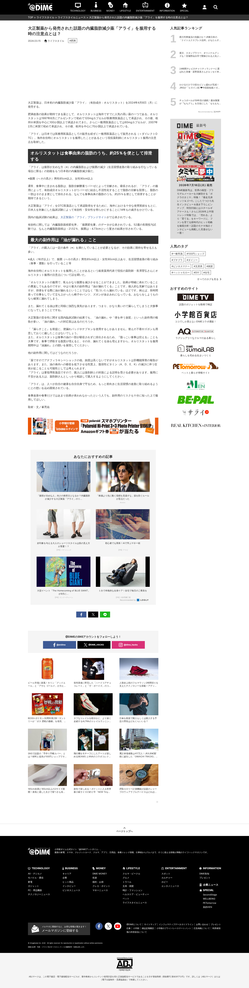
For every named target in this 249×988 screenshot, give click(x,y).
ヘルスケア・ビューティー (136, 894)
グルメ (126, 877)
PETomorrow (209, 903)
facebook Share (81, 614)
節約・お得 (97, 882)
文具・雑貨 (128, 886)
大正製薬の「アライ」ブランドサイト (83, 217)
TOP (30, 17)
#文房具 (198, 266)
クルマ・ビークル (131, 873)
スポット (165, 873)
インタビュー (69, 886)
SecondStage (210, 894)
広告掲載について (202, 928)
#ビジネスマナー (181, 266)
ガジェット (33, 886)
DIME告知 (204, 873)
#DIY (196, 272)
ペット (126, 898)
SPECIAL (208, 890)
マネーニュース (100, 890)
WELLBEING (209, 898)
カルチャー (166, 877)
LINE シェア (105, 614)
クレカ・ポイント (101, 886)
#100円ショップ (195, 253)
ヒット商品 (68, 882)
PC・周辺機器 (35, 890)
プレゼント (204, 877)
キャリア (67, 873)
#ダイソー (192, 259)
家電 (30, 882)
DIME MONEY (99, 873)
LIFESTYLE (133, 868)
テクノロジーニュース (39, 894)
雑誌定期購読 (148, 928)
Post (93, 614)
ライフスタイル (45, 17)
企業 (65, 877)
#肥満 (72, 40)
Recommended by (128, 600)
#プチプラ (177, 259)
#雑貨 (209, 266)
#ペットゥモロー (181, 272)
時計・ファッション (132, 890)
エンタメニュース (170, 886)
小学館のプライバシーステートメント (174, 928)
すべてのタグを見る (208, 279)
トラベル (127, 882)
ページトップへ (124, 831)
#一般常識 (177, 253)
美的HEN (207, 907)
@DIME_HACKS (96, 644)
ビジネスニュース (71, 890)
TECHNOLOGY (41, 868)
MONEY (101, 868)
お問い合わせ (202, 924)
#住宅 (206, 272)
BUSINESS (71, 868)
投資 (94, 877)
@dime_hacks (131, 644)
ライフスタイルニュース (72, 17)
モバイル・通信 (35, 877)
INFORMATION (212, 868)
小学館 (136, 928)
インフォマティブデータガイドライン (176, 924)
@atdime (61, 644)
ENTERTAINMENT (176, 868)
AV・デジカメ (35, 873)
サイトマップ (150, 924)
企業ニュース (210, 884)
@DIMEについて (134, 924)
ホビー (164, 882)
